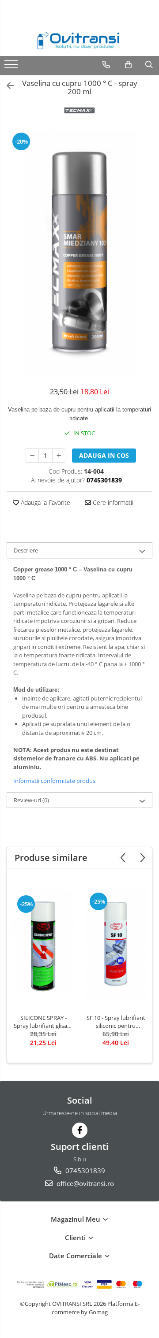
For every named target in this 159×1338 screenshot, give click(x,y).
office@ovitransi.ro (84, 1183)
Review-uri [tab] (31, 800)
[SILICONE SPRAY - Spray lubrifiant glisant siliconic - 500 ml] (43, 943)
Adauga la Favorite (44, 502)
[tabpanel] (79, 254)
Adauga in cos (104, 455)
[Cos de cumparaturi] (128, 65)
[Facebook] (79, 1130)
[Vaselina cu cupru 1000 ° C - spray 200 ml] (79, 254)
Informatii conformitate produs (54, 781)
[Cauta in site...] (149, 65)
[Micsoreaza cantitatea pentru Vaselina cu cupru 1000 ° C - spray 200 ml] (32, 455)
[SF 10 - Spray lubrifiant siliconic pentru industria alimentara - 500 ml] (116, 943)
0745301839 (84, 1170)
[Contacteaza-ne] (106, 65)
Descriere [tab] (26, 550)
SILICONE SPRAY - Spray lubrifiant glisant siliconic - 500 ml (43, 1022)
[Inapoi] (6, 86)
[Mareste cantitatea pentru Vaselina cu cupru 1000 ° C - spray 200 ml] (58, 455)
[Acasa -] (79, 40)
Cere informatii (112, 502)
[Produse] (12, 67)
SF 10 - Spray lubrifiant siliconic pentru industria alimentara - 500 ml (116, 1022)
